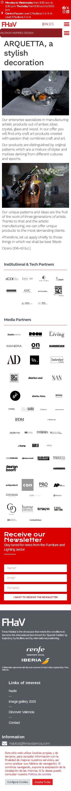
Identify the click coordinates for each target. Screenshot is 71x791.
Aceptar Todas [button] (42, 782)
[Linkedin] (67, 11)
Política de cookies (39, 774)
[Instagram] (64, 11)
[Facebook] (64, 8)
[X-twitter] (67, 8)
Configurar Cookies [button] (17, 782)
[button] (66, 24)
